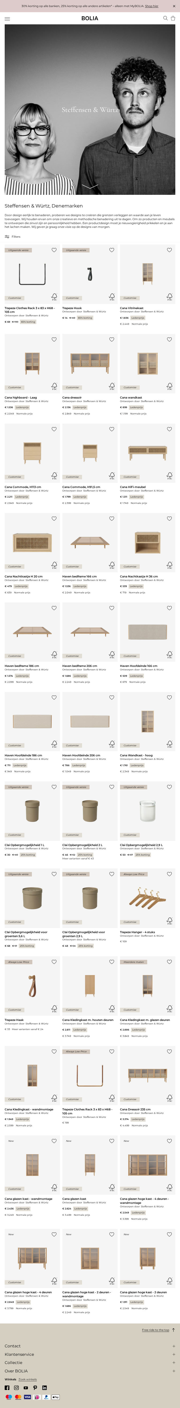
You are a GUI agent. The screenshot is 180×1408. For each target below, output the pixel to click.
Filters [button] (16, 236)
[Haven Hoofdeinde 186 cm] (32, 732)
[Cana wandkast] (147, 374)
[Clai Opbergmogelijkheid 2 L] (90, 820)
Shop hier (151, 6)
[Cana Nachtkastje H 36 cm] (147, 553)
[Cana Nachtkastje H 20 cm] (32, 553)
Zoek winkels (28, 1379)
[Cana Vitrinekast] (147, 285)
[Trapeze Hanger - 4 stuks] (147, 905)
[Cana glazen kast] (90, 1176)
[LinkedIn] (44, 1388)
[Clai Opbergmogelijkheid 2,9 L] (147, 819)
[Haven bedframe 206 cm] (90, 643)
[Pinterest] (35, 1388)
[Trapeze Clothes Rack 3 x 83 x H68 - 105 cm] (32, 284)
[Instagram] (16, 1388)
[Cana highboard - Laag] (32, 374)
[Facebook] (7, 1388)
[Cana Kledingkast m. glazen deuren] (147, 997)
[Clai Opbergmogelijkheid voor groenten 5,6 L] (32, 908)
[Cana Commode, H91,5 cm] (90, 464)
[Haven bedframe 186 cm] (32, 643)
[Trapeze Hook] (90, 282)
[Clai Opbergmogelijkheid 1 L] (32, 819)
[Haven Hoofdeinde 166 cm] (147, 643)
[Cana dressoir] (90, 374)
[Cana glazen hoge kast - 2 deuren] (147, 1269)
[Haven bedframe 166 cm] (90, 553)
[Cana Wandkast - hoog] (147, 732)
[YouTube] (25, 1388)
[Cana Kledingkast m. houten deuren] (90, 997)
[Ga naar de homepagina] (90, 18)
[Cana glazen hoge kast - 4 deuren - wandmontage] (147, 1178)
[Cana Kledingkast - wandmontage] (32, 1086)
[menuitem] (7, 18)
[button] (8, 236)
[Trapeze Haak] (32, 993)
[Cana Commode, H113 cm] (32, 464)
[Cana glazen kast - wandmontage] (32, 1176)
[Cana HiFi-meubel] (147, 464)
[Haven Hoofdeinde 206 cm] (90, 732)
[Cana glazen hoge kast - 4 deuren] (32, 1269)
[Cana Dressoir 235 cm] (147, 1086)
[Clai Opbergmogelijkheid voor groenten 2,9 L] (90, 908)
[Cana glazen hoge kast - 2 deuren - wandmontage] (90, 1271)
